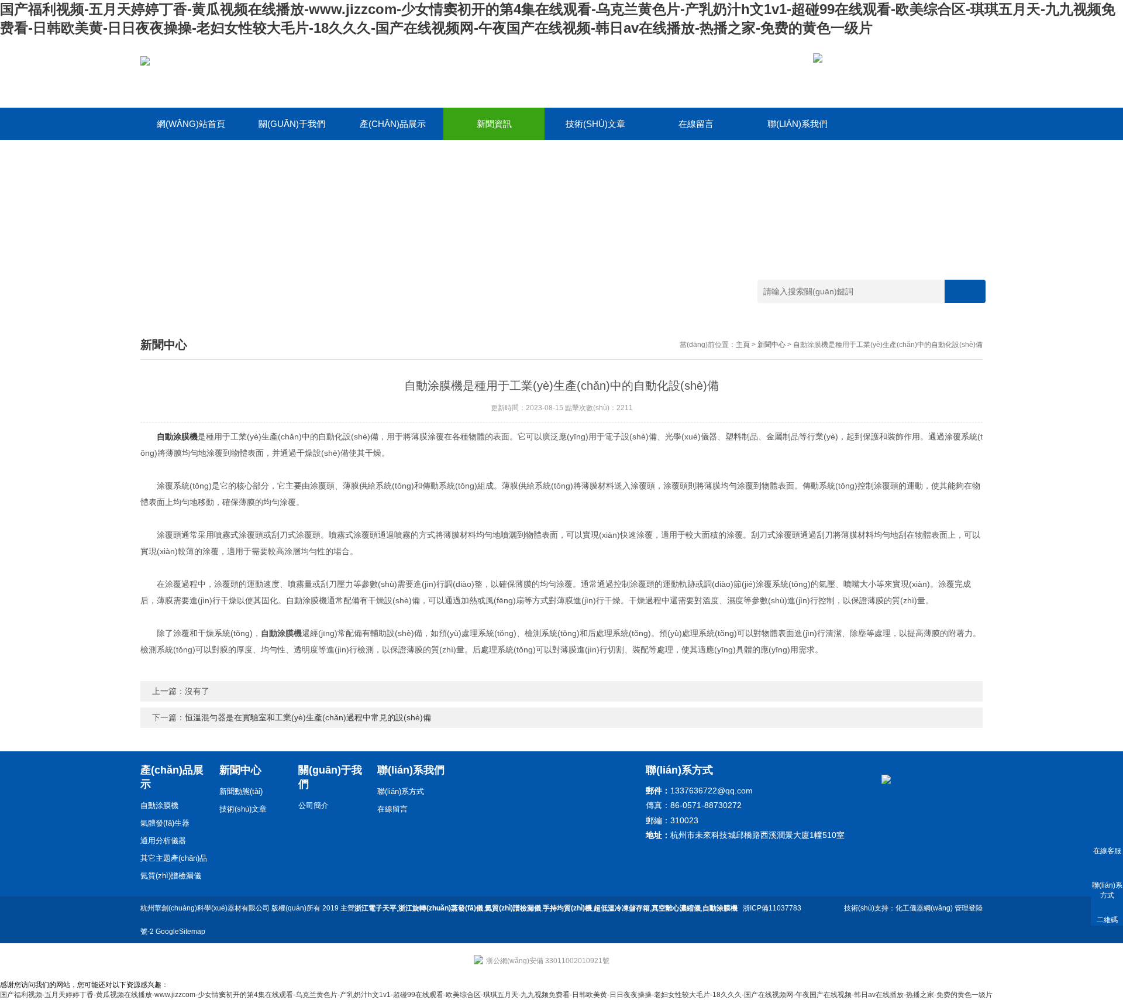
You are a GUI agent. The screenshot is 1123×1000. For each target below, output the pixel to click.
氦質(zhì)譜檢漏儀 (170, 875)
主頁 (743, 345)
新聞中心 (771, 345)
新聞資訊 (494, 124)
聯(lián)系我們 (797, 124)
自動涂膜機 (159, 805)
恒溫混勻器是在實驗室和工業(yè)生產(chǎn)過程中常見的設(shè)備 (308, 717)
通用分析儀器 (163, 840)
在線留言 (696, 124)
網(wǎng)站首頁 (191, 124)
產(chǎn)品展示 (393, 124)
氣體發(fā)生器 (165, 823)
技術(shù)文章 (595, 124)
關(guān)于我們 (292, 124)
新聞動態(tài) (241, 791)
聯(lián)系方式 (400, 791)
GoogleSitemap (180, 931)
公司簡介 (313, 805)
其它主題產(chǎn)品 (173, 858)
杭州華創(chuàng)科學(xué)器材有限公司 (205, 908)
